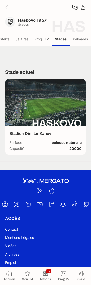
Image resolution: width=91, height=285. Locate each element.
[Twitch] (86, 204)
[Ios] (51, 190)
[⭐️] (83, 8)
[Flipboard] (51, 204)
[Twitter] (16, 204)
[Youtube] (39, 204)
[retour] (8, 7)
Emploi (10, 262)
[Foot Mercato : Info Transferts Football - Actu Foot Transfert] (45, 181)
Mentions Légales (19, 237)
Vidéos (10, 246)
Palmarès (80, 39)
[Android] (39, 190)
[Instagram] (28, 204)
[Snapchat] (63, 204)
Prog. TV (41, 39)
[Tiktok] (74, 204)
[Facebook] (5, 204)
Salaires (21, 39)
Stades (61, 39)
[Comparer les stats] (75, 8)
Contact (11, 229)
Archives (12, 254)
